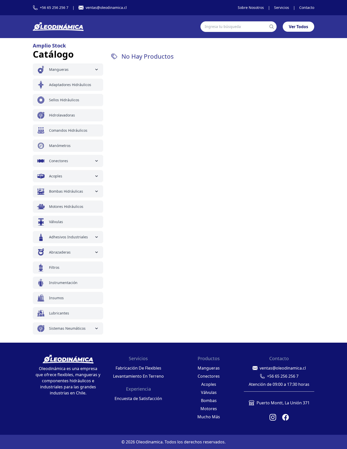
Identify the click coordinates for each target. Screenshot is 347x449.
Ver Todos (298, 26)
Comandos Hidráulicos (68, 130)
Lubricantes (59, 313)
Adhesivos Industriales (68, 237)
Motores (208, 408)
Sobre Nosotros (251, 7)
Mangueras (59, 69)
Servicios (281, 7)
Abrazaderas (60, 252)
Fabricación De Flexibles (138, 368)
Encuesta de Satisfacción (138, 398)
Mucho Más (208, 417)
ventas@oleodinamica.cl (106, 7)
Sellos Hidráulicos (64, 99)
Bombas (209, 400)
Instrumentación (63, 282)
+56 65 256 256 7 (54, 7)
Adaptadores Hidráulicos (70, 84)
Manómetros (60, 145)
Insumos (56, 297)
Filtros (54, 267)
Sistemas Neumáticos (67, 328)
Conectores (58, 160)
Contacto (306, 7)
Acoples (55, 176)
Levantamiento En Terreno (138, 376)
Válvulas (56, 221)
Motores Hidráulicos (66, 206)
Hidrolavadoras (62, 115)
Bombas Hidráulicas (66, 191)
